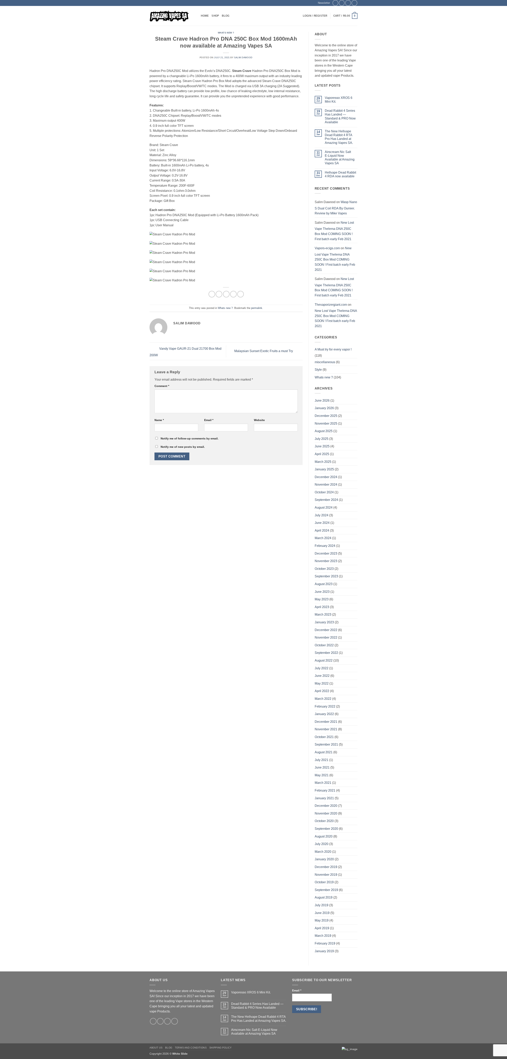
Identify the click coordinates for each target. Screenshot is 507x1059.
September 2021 (326, 744)
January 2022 (324, 714)
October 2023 (324, 568)
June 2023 (322, 591)
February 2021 (325, 790)
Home (205, 15)
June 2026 (322, 400)
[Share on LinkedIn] (240, 294)
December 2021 (326, 721)
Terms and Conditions (191, 1047)
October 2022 (324, 645)
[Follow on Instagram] (342, 3)
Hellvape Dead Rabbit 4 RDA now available (340, 174)
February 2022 (325, 706)
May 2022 (322, 683)
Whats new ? (226, 33)
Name (159, 420)
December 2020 (326, 805)
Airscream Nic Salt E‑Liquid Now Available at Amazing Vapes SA (340, 157)
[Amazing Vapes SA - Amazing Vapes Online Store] (169, 16)
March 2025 (323, 461)
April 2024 (322, 530)
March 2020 (323, 851)
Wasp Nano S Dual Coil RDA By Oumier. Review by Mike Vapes (336, 207)
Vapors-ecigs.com (327, 248)
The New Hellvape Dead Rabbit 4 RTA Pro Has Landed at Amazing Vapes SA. (339, 137)
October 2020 (324, 821)
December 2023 (326, 553)
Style (318, 369)
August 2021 (324, 752)
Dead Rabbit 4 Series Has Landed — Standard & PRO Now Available (340, 116)
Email (208, 420)
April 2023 (322, 607)
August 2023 (324, 584)
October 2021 (324, 737)
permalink (256, 308)
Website (259, 420)
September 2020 (326, 828)
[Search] (196, 16)
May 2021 (322, 775)
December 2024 (326, 477)
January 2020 (324, 859)
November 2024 (326, 484)
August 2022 (324, 660)
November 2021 (326, 729)
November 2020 (326, 813)
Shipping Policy (220, 1047)
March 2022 (323, 698)
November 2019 (326, 874)
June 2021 (322, 767)
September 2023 (326, 576)
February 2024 (325, 545)
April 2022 (322, 691)
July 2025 (321, 438)
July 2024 (321, 515)
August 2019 (324, 897)
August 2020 (324, 836)
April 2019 (322, 928)
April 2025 (322, 454)
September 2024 (326, 499)
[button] (322, 3)
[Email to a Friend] (226, 294)
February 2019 (325, 943)
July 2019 (321, 905)
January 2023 (324, 622)
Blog (225, 15)
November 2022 (326, 637)
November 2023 (326, 561)
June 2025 (322, 446)
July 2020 (321, 844)
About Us (156, 1047)
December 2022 (326, 630)
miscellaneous (325, 362)
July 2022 (321, 668)
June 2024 (322, 522)
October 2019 (324, 882)
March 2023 (323, 614)
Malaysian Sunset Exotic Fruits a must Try (264, 351)
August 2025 (324, 431)
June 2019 (322, 913)
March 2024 (323, 538)
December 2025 (326, 415)
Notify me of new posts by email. (183, 446)
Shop (215, 15)
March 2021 (323, 782)
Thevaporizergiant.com (331, 304)
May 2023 (322, 599)
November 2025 (326, 423)
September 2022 (326, 652)
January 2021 (324, 798)
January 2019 (324, 951)
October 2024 (324, 492)
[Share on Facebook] (212, 294)
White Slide (180, 1053)
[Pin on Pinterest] (233, 294)
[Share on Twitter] (219, 294)
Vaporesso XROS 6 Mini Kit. (338, 99)
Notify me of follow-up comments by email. (189, 438)
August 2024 (324, 507)
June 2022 (322, 675)
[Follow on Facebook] (335, 3)
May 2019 (322, 920)
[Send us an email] (348, 3)
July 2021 (321, 760)
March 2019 (323, 935)
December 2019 (326, 867)
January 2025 (324, 469)
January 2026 (324, 408)
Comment (161, 386)
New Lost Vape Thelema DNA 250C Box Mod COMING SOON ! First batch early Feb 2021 (334, 231)
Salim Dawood (243, 57)
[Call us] (354, 3)
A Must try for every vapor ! (333, 349)
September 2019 (326, 890)
